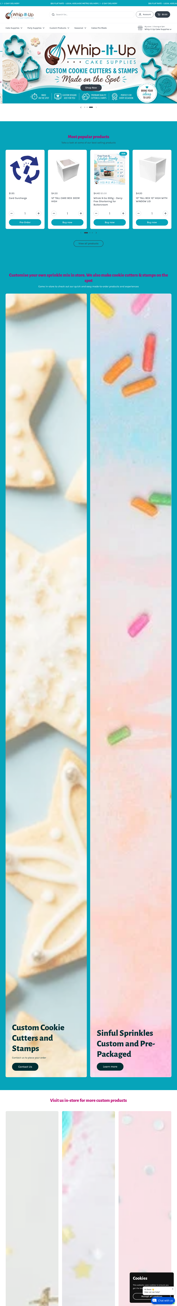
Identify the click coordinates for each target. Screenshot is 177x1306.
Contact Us (25, 1084)
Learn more (110, 1084)
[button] (154, 28)
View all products (88, 261)
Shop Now (88, 105)
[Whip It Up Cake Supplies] (19, 14)
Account (147, 14)
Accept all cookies (151, 1296)
